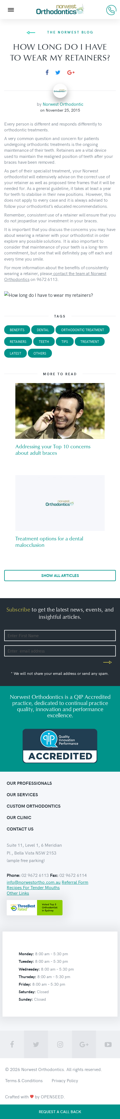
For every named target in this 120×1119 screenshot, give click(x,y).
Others (39, 353)
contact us (20, 829)
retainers (18, 341)
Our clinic (19, 817)
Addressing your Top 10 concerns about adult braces (52, 450)
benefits (17, 330)
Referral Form (75, 882)
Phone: (13, 875)
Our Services (22, 794)
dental (43, 330)
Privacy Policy (65, 1080)
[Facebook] (47, 72)
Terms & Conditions (24, 1080)
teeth (44, 341)
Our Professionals (29, 783)
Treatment (89, 341)
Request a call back (60, 1111)
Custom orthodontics (34, 806)
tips (64, 341)
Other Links (18, 893)
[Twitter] (58, 72)
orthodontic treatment (82, 330)
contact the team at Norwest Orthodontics (55, 276)
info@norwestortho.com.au (34, 882)
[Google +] (71, 72)
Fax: (54, 875)
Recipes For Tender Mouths (33, 887)
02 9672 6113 (111, 10)
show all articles (60, 575)
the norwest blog (70, 32)
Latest (15, 353)
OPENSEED (52, 1096)
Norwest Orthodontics (42, 1069)
